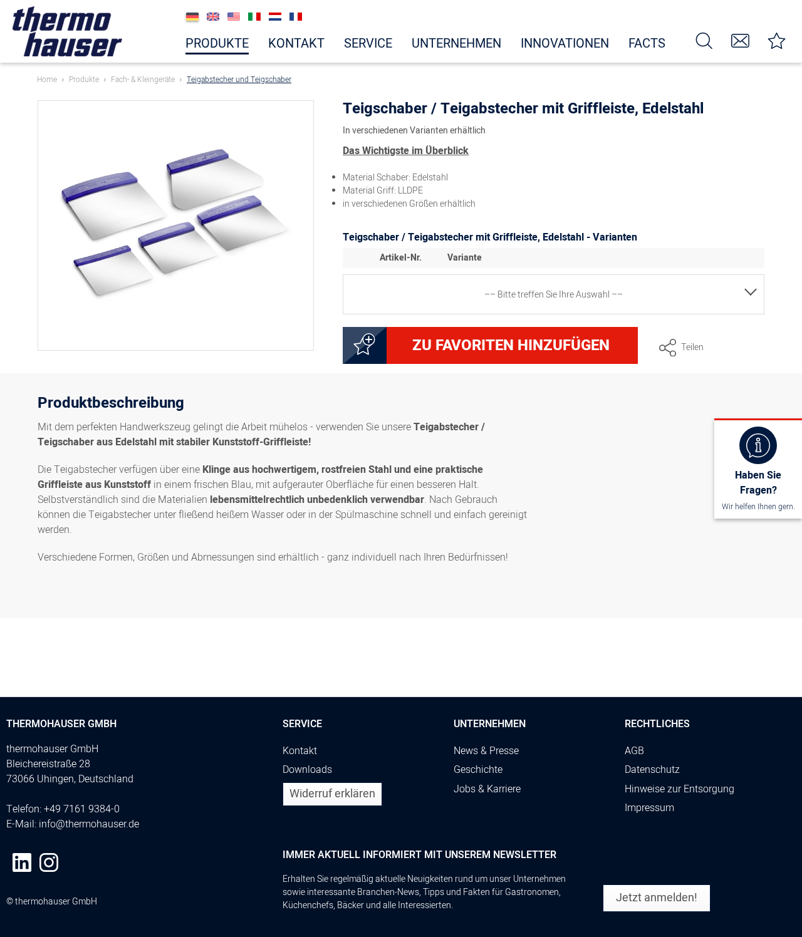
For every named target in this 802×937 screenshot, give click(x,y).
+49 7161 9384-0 (82, 809)
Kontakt (300, 751)
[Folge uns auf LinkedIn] (22, 862)
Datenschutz (652, 770)
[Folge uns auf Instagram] (48, 862)
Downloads (307, 770)
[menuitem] (704, 39)
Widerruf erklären (332, 793)
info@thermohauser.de (89, 824)
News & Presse (486, 751)
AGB (634, 751)
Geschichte (478, 770)
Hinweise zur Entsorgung (679, 789)
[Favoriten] (777, 39)
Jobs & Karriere (487, 789)
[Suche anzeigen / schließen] (704, 39)
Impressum (649, 808)
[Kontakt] (740, 39)
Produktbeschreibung (111, 405)
